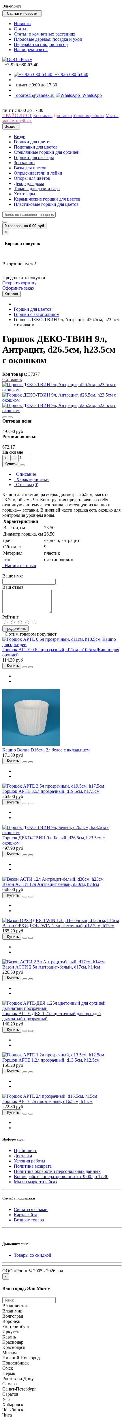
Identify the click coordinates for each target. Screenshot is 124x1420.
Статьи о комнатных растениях (44, 34)
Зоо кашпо (24, 162)
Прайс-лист (25, 1150)
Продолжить (15, 628)
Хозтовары (24, 193)
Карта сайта (25, 1214)
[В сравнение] (10, 417)
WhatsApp (91, 95)
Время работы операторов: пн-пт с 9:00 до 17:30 (61, 1176)
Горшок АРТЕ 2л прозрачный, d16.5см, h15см (47, 1101)
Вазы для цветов (30, 167)
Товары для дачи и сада (37, 188)
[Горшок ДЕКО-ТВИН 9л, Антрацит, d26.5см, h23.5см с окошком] (62, 389)
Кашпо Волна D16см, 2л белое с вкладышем (46, 749)
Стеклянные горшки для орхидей (47, 152)
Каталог (11, 294)
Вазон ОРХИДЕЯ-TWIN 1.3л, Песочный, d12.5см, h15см (58, 925)
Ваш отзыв (13, 587)
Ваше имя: (12, 575)
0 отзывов (12, 379)
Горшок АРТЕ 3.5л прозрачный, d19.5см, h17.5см (50, 791)
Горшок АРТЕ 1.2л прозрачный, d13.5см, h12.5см (50, 1060)
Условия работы (29, 1160)
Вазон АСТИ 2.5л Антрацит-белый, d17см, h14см (51, 966)
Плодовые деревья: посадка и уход (48, 39)
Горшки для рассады (34, 157)
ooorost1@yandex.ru (34, 95)
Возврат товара (29, 1219)
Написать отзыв (19, 565)
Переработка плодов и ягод (41, 44)
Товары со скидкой (32, 1255)
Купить (11, 464)
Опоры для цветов (32, 178)
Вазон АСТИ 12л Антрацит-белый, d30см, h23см (50, 884)
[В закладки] (4, 417)
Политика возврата (33, 1166)
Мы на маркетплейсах (35, 1181)
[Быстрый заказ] (22, 465)
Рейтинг (10, 616)
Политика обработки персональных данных (57, 1171)
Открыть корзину (19, 282)
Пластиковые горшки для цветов (46, 204)
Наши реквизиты (31, 49)
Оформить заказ (18, 288)
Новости (22, 23)
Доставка (23, 1155)
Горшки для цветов (33, 141)
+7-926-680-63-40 (70, 74)
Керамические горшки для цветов (47, 199)
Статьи (21, 28)
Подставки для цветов (36, 147)
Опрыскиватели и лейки (38, 173)
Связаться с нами (31, 1209)
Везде (19, 136)
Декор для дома (29, 183)
